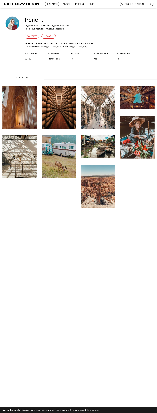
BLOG (91, 4)
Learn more (92, 410)
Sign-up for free (10, 410)
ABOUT (66, 4)
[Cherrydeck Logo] (21, 4)
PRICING (79, 4)
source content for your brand (71, 410)
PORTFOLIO (22, 77)
